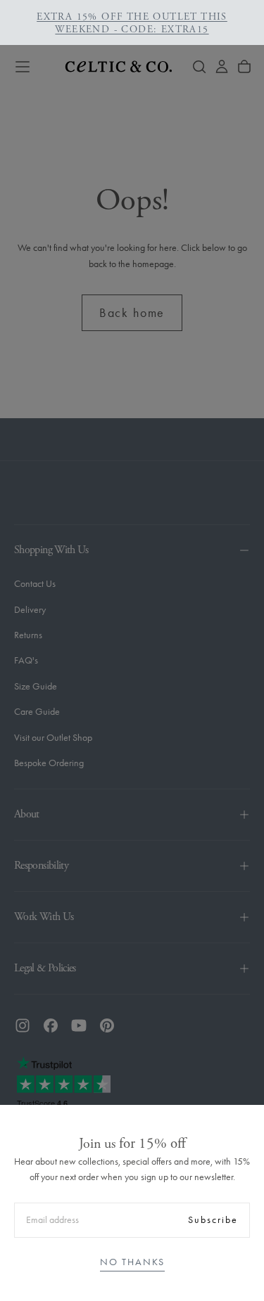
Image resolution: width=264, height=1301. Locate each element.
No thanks (132, 1262)
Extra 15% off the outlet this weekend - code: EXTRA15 (132, 23)
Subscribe (213, 1220)
